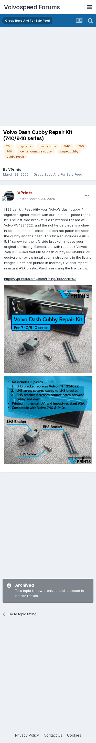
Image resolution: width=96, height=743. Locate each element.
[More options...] (87, 196)
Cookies (74, 735)
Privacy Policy (27, 735)
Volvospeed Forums (32, 7)
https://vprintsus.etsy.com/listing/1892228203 (40, 279)
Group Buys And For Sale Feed (58, 174)
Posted (36, 199)
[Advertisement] (48, 78)
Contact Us (53, 735)
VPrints (14, 169)
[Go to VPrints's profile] (9, 196)
